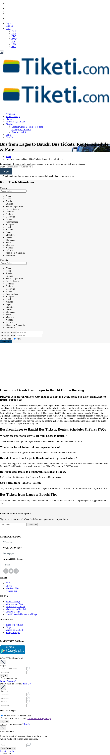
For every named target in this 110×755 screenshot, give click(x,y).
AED (13, 46)
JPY (13, 41)
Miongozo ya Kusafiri (21, 129)
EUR (13, 31)
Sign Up (9, 26)
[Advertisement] (55, 365)
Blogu (8, 627)
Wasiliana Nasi (12, 588)
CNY (13, 44)
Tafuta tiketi (6, 342)
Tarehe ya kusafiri (8, 332)
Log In (27, 724)
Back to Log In (7, 751)
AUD (14, 39)
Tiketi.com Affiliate (14, 625)
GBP (13, 36)
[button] (55, 753)
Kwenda (4, 260)
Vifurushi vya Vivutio (15, 121)
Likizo (9, 119)
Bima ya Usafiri (18, 132)
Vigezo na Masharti (14, 630)
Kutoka (3, 188)
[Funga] (3, 662)
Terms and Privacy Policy (39, 718)
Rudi (18, 338)
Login (8, 23)
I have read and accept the (27, 718)
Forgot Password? (8, 681)
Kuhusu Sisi (11, 591)
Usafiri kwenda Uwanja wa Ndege (27, 127)
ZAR (13, 33)
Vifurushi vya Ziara (14, 604)
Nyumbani (10, 114)
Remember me (10, 678)
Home (8, 156)
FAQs (8, 583)
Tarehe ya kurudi (8, 335)
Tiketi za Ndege (13, 116)
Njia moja (8, 338)
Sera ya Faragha (13, 632)
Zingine (9, 124)
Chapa (9, 586)
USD (8, 28)
